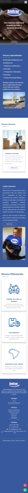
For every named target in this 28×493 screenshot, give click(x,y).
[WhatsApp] (25, 490)
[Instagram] (25, 485)
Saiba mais (18, 167)
